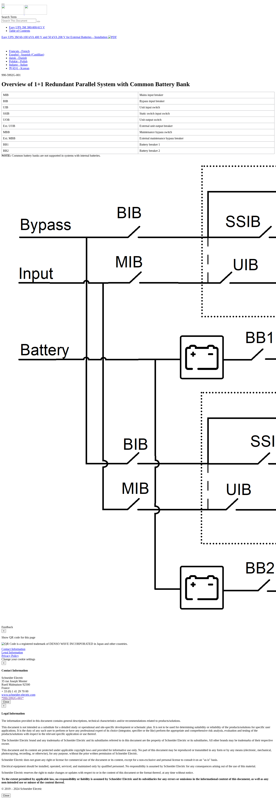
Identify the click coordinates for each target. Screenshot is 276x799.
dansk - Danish (18, 58)
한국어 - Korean (19, 68)
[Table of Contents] (3, 41)
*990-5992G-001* (13, 698)
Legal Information (12, 652)
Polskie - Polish (18, 61)
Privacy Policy (10, 655)
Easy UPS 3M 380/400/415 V (27, 27)
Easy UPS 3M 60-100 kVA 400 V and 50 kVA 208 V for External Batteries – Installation (55, 37)
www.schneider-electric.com (18, 694)
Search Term (9, 17)
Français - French (19, 51)
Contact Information (13, 649)
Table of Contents (19, 30)
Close (6, 701)
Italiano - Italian (18, 64)
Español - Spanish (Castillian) (26, 54)
